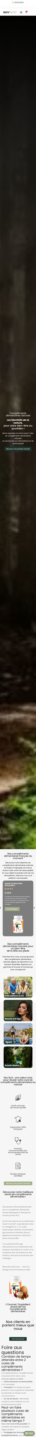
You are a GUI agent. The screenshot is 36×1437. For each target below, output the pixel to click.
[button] (21, 12)
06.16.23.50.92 (19, 2)
